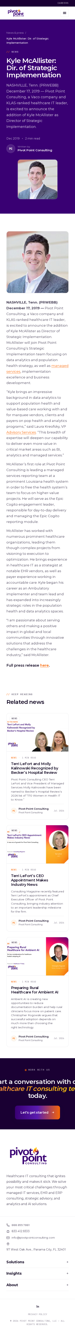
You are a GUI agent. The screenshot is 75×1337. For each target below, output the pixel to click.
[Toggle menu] (65, 13)
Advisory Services (21, 432)
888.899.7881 (21, 1225)
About (37, 1285)
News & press (15, 32)
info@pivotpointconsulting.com (33, 1237)
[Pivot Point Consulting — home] (15, 13)
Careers (63, 3)
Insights (37, 1273)
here (44, 665)
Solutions (37, 1262)
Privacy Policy (37, 1314)
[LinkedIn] (37, 1306)
